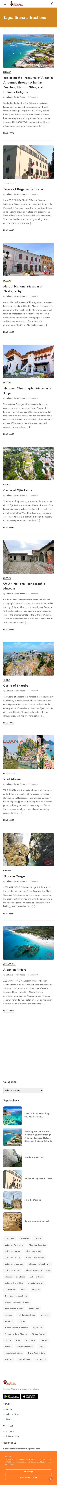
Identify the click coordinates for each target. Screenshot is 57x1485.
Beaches (36, 1289)
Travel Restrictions (36, 1353)
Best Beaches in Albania (16, 1295)
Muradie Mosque (33, 1199)
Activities (9, 1238)
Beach (24, 1289)
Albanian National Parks (39, 1264)
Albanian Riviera (14, 969)
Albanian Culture (33, 1251)
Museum (7, 281)
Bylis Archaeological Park (37, 1221)
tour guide (30, 1340)
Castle (6, 484)
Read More (8, 133)
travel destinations (13, 1353)
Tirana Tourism (38, 1334)
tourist (8, 1346)
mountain (45, 1314)
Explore (7, 72)
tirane (8, 1340)
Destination (9, 773)
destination (34, 1308)
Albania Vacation (35, 1283)
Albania (37, 1238)
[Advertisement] (28, 1046)
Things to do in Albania (16, 1334)
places (22, 1321)
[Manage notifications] (51, 1479)
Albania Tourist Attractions (37, 1270)
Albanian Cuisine (12, 1251)
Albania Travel (36, 1276)
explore (8, 1314)
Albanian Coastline (37, 1245)
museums (9, 1321)
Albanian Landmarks (35, 1257)
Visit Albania (12, 779)
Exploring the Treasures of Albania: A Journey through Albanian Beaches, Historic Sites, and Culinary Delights (28, 84)
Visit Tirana (40, 1359)
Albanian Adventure (14, 1245)
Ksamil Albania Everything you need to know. (37, 1115)
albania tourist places (15, 1276)
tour (18, 1340)
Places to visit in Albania (16, 1327)
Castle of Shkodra (15, 685)
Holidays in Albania (26, 1314)
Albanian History (12, 1257)
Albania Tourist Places (15, 97)
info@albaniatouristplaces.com (25, 1448)
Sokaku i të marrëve (34, 1157)
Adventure (24, 1238)
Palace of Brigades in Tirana (23, 189)
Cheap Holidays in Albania (17, 1302)
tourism (44, 1340)
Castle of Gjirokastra (17, 490)
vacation (9, 1359)
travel (41, 1346)
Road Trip (37, 1327)
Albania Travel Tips (14, 1283)
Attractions (9, 183)
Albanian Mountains (14, 1264)
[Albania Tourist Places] (16, 3)
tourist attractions (25, 1346)
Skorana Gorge (14, 876)
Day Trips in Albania (14, 1308)
